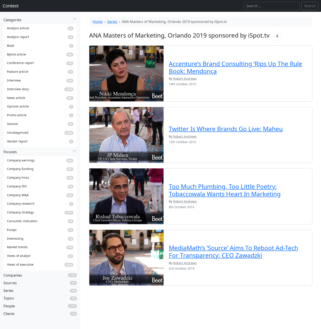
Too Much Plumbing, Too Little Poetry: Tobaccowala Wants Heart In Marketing (225, 190)
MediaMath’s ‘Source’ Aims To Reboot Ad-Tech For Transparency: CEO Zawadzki (233, 251)
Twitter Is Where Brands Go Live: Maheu (226, 129)
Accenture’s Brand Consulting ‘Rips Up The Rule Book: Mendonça (235, 67)
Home (98, 21)
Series (112, 21)
